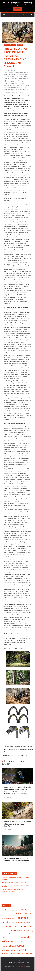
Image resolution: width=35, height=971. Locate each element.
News (14, 44)
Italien (23, 922)
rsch (16, 70)
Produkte (20, 44)
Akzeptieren (17, 9)
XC (25, 93)
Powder (11, 934)
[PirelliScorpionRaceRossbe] (18, 696)
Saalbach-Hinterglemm (25, 934)
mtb (4, 80)
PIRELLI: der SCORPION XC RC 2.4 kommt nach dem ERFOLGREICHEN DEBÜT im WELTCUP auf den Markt (16, 84)
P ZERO (21, 80)
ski (28, 937)
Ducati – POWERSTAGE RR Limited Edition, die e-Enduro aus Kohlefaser (17, 824)
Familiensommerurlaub (9, 914)
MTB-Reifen (9, 80)
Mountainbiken (14, 78)
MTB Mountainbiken (21, 931)
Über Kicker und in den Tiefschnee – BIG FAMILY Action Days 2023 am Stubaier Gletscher (18, 749)
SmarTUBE (6, 93)
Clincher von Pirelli (12, 74)
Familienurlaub (24, 913)
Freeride (14, 918)
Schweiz (24, 937)
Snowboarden (17, 945)
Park (2, 934)
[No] (33, 6)
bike (3, 910)
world (31, 953)
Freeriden (22, 917)
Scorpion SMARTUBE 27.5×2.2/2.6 (19, 91)
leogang (28, 922)
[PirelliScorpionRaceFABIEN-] (18, 677)
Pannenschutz (16, 81)
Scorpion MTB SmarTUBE (22, 89)
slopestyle (25, 942)
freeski (5, 922)
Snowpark (21, 949)
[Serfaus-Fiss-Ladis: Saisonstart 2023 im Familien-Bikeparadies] (17, 836)
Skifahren (7, 941)
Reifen (20, 87)
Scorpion (6, 89)
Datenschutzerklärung (11, 962)
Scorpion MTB (11, 89)
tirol (17, 953)
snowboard (5, 946)
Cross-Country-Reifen (23, 74)
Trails (27, 953)
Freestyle (12, 922)
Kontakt (27, 962)
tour (20, 953)
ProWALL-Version (15, 87)
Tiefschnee (13, 953)
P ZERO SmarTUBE (8, 81)
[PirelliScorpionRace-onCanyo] (18, 659)
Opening (30, 931)
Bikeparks (13, 910)
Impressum (21, 962)
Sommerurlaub (6, 953)
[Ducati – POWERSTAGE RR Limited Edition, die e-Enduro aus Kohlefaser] (17, 803)
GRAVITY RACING (23, 76)
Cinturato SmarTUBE (23, 72)
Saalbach (17, 934)
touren (23, 953)
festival (3, 918)
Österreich (5, 956)
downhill (6, 76)
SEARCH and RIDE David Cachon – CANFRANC (15, 882)
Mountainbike (7, 44)
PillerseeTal (6, 934)
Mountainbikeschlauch (23, 78)
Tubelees (22, 93)
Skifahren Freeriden (17, 942)
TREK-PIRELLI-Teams (14, 93)
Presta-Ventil (7, 87)
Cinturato (16, 72)
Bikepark (8, 910)
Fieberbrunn (8, 918)
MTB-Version (15, 80)
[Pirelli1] (18, 732)
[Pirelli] (18, 714)
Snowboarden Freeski (8, 950)
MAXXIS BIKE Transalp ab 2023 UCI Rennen (17, 756)
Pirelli (21, 81)
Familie (24, 910)
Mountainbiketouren (6, 931)
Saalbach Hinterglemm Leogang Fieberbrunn (11, 937)
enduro (9, 76)
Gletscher (19, 922)
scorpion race (7, 91)
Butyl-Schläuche (9, 72)
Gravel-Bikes (15, 76)
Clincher (6, 74)
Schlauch (25, 87)
